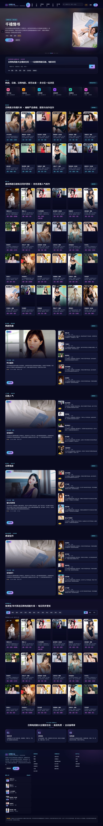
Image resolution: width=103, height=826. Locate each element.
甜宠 (20, 70)
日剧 (36, 4)
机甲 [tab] (21, 612)
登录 (91, 5)
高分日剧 (29, 70)
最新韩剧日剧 (57, 761)
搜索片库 (78, 766)
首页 (27, 4)
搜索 (92, 66)
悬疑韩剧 (57, 766)
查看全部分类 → (93, 82)
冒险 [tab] (17, 612)
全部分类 (57, 756)
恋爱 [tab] (13, 612)
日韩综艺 (48, 4)
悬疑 (24, 70)
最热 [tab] (90, 612)
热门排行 (58, 4)
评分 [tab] (94, 612)
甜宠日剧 (57, 768)
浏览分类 (9, 768)
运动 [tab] (60, 612)
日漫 (52, 4)
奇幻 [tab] (56, 612)
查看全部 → (29, 775)
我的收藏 (78, 763)
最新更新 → (94, 184)
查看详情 (18, 40)
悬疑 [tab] (30, 612)
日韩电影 (42, 4)
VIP (86, 4)
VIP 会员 (77, 756)
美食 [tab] (34, 612)
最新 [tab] (86, 612)
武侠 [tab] (43, 612)
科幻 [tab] (47, 612)
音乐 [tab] (38, 612)
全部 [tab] (8, 612)
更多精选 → (94, 107)
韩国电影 (34, 70)
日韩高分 (57, 759)
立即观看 (10, 40)
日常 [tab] (25, 612)
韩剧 (32, 4)
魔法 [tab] (51, 612)
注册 (96, 5)
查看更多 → (94, 326)
